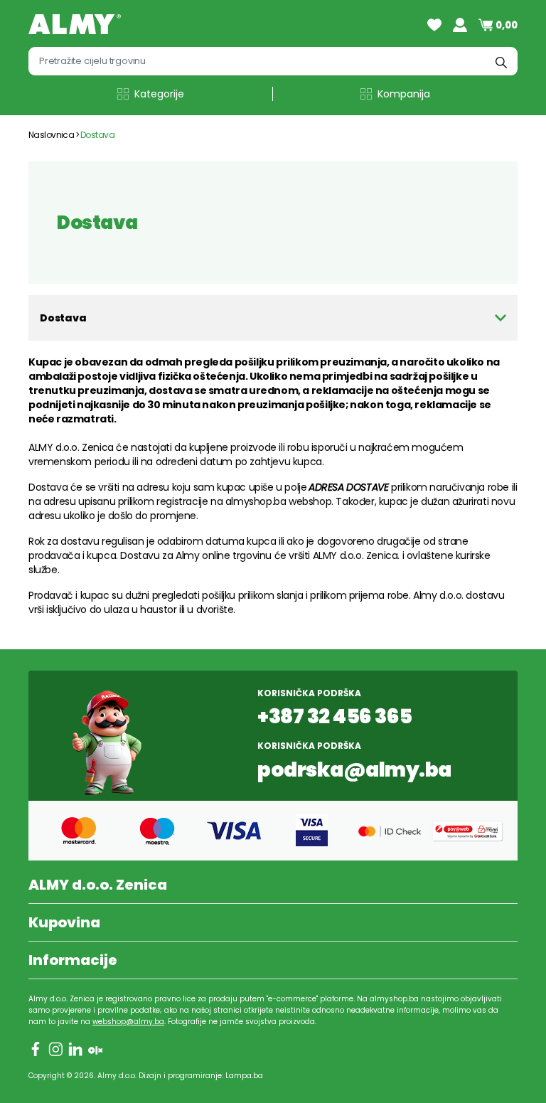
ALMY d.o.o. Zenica (97, 885)
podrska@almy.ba (354, 770)
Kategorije (159, 94)
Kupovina (64, 922)
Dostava (97, 135)
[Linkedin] (75, 1049)
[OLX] (95, 1049)
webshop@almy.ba (128, 1021)
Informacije (72, 960)
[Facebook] (35, 1049)
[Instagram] (55, 1049)
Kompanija (404, 94)
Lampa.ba (244, 1075)
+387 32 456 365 (334, 717)
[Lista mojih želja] (434, 25)
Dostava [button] (63, 318)
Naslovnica (51, 135)
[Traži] (501, 61)
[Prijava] (460, 25)
